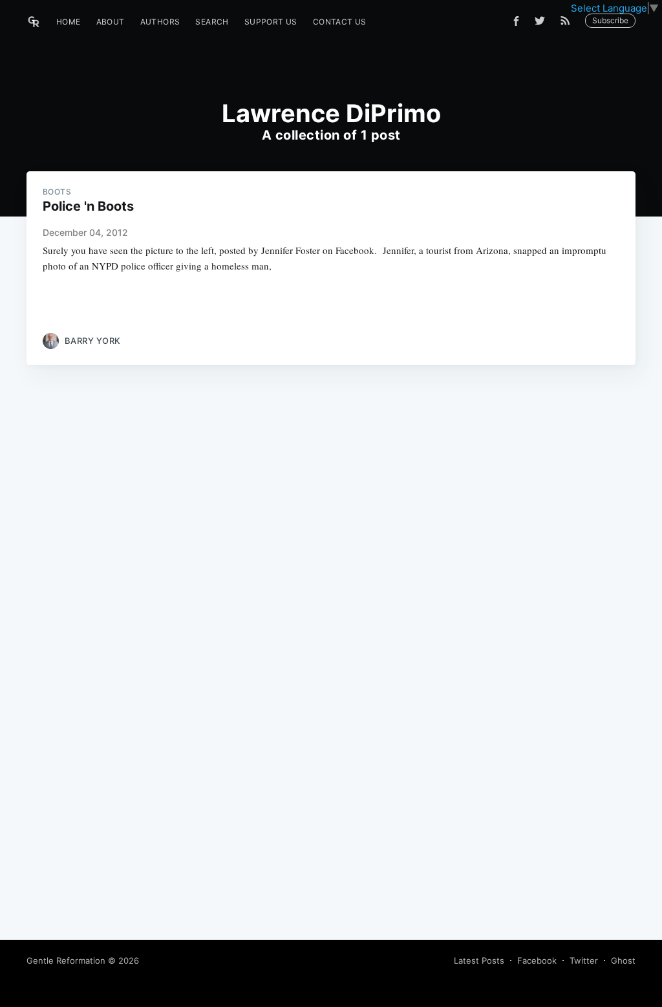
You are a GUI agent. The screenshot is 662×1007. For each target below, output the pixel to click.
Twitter (584, 960)
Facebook (537, 960)
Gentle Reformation (66, 960)
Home (68, 21)
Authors (160, 21)
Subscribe (610, 20)
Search (211, 21)
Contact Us (340, 21)
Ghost (623, 960)
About (110, 21)
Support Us (270, 21)
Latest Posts (479, 960)
